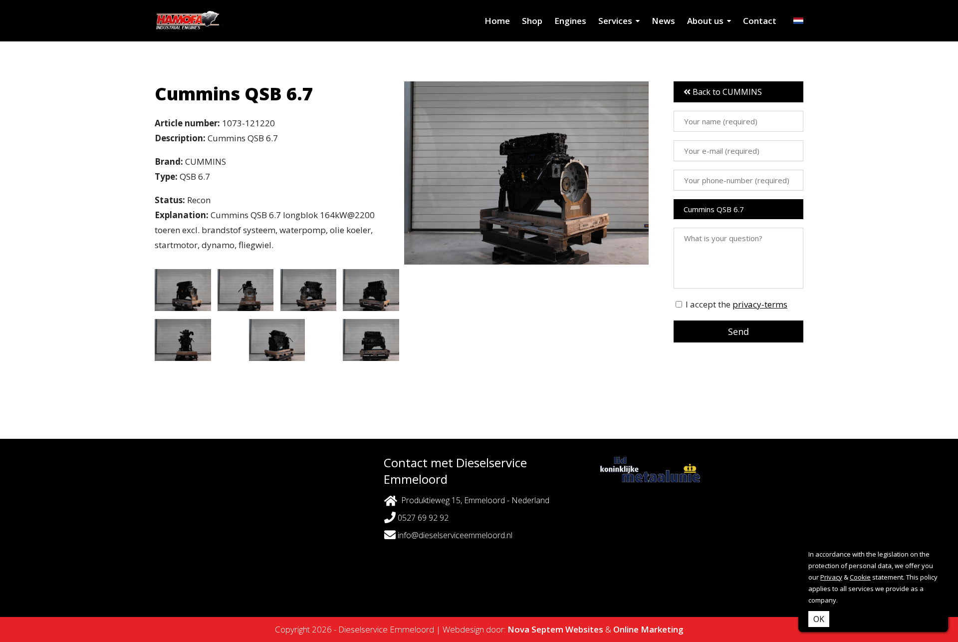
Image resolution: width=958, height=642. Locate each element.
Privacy (831, 577)
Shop (532, 20)
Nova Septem (535, 629)
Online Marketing (648, 629)
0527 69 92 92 (422, 517)
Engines (570, 20)
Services (615, 20)
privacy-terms (759, 304)
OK (818, 619)
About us (705, 20)
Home (497, 20)
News (663, 20)
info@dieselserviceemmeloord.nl (455, 535)
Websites (584, 629)
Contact (759, 20)
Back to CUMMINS (726, 91)
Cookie (860, 577)
